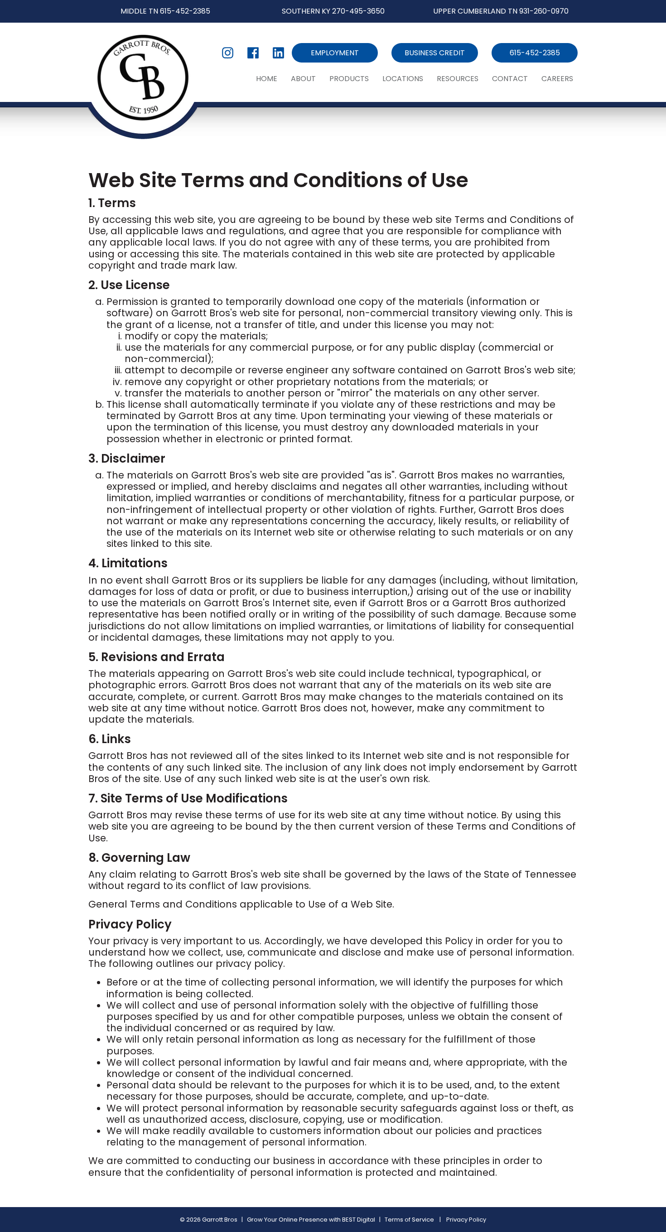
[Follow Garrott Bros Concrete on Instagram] (228, 53)
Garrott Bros (219, 1219)
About (303, 78)
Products (349, 78)
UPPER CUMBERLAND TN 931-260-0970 (501, 11)
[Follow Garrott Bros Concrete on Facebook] (253, 53)
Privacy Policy (466, 1219)
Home (266, 78)
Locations (402, 78)
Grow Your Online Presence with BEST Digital (311, 1219)
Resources (457, 78)
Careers (557, 78)
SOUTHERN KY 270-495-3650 (333, 11)
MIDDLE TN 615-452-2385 (165, 11)
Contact (510, 78)
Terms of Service (409, 1219)
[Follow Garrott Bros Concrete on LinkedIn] (278, 53)
